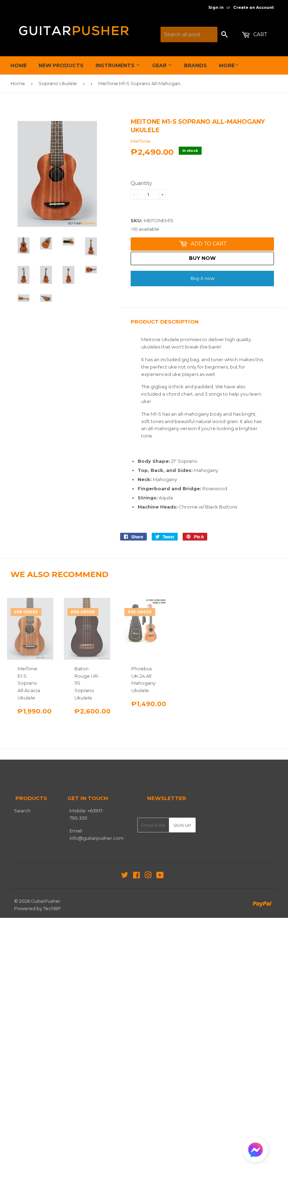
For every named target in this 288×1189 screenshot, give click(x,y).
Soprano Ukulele (58, 83)
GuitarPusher (45, 901)
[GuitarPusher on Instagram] (148, 876)
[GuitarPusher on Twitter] (124, 876)
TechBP (52, 908)
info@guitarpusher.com (97, 838)
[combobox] (189, 34)
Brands (195, 65)
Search (22, 810)
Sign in (216, 7)
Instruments (116, 65)
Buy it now (202, 278)
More (227, 65)
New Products (61, 65)
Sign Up (182, 825)
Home (19, 65)
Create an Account (253, 7)
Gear (160, 65)
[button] (255, 1151)
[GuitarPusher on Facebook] (136, 876)
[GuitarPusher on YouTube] (160, 876)
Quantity (141, 183)
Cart (259, 34)
